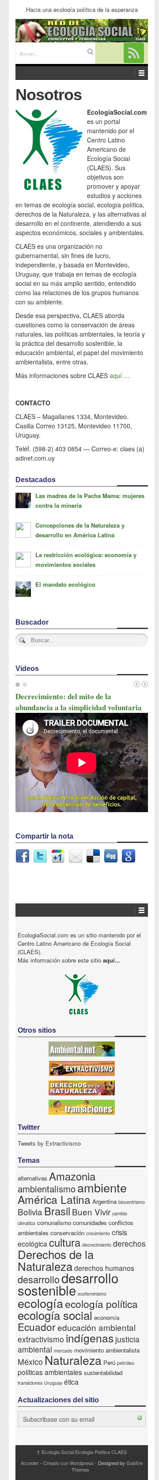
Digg (111, 856)
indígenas (90, 1337)
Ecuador (37, 1326)
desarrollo (39, 1279)
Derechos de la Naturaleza (56, 1260)
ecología (40, 1302)
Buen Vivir (91, 1212)
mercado (63, 1350)
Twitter (40, 856)
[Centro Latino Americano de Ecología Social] (81, 30)
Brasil (57, 1210)
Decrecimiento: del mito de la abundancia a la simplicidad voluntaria (78, 702)
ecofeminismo (92, 1293)
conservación (67, 1233)
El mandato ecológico (65, 584)
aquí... (111, 960)
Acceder (30, 1462)
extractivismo (41, 1339)
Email (75, 856)
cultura (64, 1242)
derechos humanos (104, 1268)
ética (71, 1381)
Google (128, 856)
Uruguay (53, 1382)
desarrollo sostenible (68, 1283)
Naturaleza (73, 1359)
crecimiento (98, 1233)
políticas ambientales (50, 1372)
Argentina (104, 1201)
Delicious (93, 856)
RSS (133, 53)
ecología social (55, 1315)
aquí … (120, 375)
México (30, 1361)
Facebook (22, 856)
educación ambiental (96, 1327)
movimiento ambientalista (107, 1350)
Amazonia (72, 1176)
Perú (109, 1362)
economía (106, 1317)
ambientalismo (47, 1188)
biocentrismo (131, 1202)
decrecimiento (96, 1244)
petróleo (125, 1363)
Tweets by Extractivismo (49, 1143)
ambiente (102, 1187)
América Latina (54, 1199)
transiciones (30, 1382)
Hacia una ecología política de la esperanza (82, 9)
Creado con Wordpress (68, 1462)
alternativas (32, 1178)
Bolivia (30, 1212)
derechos (129, 1243)
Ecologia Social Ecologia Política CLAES (82, 1451)
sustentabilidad (103, 1372)
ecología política (101, 1303)
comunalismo (54, 1222)
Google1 (58, 856)
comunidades (90, 1222)
